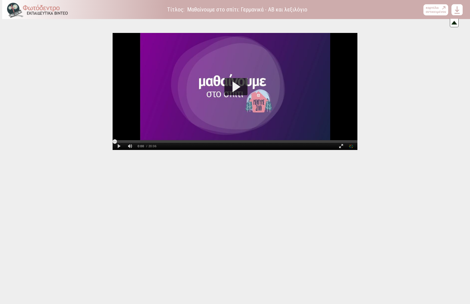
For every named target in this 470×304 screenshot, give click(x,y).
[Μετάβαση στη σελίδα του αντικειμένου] (437, 10)
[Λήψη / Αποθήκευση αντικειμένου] (457, 9)
